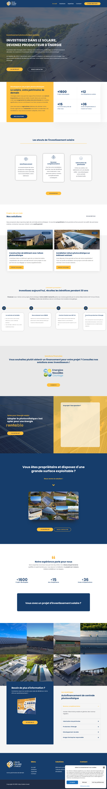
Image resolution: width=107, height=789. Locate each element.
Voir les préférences (98, 782)
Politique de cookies (85, 786)
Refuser (84, 782)
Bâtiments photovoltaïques (63, 767)
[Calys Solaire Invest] (12, 3)
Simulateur (53, 605)
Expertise (34, 771)
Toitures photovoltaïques (63, 769)
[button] (104, 767)
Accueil (33, 767)
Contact (33, 774)
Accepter (72, 782)
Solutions (34, 769)
